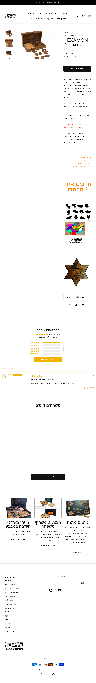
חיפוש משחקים (10, 577)
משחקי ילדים (9, 600)
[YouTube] (59, 590)
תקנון (7, 616)
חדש (51, 13)
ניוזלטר (7, 627)
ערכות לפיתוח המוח (12, 588)
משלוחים (40, 18)
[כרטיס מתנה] (77, 508)
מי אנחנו (8, 581)
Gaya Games (70, 36)
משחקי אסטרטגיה (11, 592)
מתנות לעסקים (61, 13)
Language (33, 13)
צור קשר (49, 18)
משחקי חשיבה (70, 32)
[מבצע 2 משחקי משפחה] (48, 508)
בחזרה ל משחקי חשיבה (49, 477)
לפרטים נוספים (48, 546)
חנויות (7, 612)
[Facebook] (55, 590)
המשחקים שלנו (61, 18)
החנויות (31, 18)
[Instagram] (50, 590)
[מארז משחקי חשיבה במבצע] (18, 508)
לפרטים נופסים (18, 540)
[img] (37, 376)
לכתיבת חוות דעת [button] (48, 359)
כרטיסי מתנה (9, 608)
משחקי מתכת (10, 596)
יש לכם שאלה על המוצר (77, 297)
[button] (35, 342)
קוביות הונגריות (10, 604)
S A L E (43, 13)
